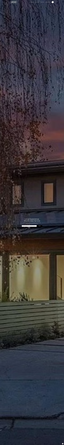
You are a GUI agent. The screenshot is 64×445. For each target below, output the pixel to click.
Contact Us (42, 2)
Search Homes (37, 2)
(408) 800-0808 (47, 2)
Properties (32, 2)
